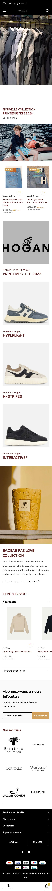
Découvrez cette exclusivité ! (21, 581)
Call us (13, 842)
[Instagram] (29, 852)
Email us (37, 842)
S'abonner (40, 715)
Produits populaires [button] (14, 670)
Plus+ (42, 873)
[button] (4, 11)
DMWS (34, 873)
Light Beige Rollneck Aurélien (17, 651)
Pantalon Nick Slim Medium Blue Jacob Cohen (13, 202)
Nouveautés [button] (9, 602)
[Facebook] (22, 852)
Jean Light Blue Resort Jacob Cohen (37, 201)
